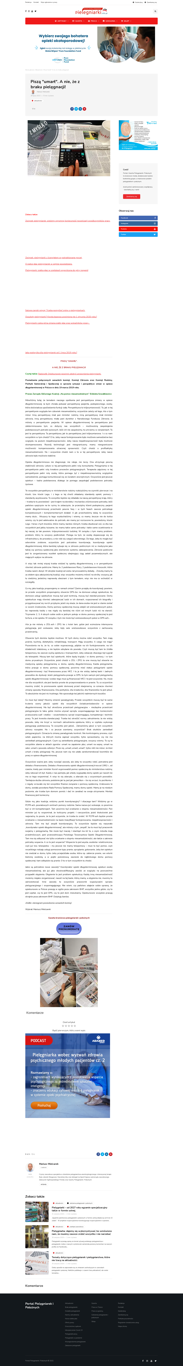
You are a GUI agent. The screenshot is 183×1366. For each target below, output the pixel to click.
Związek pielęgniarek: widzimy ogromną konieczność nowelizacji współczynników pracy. (67, 220)
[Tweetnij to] (76, 109)
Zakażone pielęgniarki (72, 1345)
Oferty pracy (69, 1322)
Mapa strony (122, 1326)
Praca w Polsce (97, 1307)
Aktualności (38, 70)
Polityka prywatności (125, 1319)
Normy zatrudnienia (72, 1315)
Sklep (126, 21)
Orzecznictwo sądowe (73, 1326)
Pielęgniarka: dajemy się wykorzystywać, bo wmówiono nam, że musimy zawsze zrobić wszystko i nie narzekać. (82, 1233)
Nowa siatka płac (71, 1319)
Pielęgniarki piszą (71, 1334)
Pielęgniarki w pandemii (73, 1338)
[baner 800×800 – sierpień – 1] (67, 1075)
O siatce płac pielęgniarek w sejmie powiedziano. (48, 264)
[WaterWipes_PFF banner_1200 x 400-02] (91, 47)
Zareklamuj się (152, 2)
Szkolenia (110, 21)
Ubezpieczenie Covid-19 (73, 1330)
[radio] (63, 1026)
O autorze (43, 1167)
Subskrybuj (139, 2)
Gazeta (78, 21)
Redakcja (28, 2)
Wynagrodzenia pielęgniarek (75, 1342)
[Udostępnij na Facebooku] (72, 109)
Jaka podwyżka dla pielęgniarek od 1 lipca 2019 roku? (51, 352)
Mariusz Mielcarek (43, 92)
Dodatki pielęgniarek (72, 1311)
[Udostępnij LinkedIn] (80, 109)
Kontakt (36, 2)
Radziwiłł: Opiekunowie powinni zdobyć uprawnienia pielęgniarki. (69, 373)
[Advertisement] (69, 195)
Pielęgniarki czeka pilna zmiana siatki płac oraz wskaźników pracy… (57, 323)
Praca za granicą (97, 1311)
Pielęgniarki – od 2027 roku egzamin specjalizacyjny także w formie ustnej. (79, 1209)
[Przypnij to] (84, 109)
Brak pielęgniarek (71, 1307)
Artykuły (62, 21)
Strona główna (29, 70)
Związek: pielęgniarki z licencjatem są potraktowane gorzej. (53, 257)
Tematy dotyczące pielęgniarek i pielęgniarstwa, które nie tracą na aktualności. (81, 1259)
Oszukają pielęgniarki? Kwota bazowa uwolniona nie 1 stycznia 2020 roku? (61, 316)
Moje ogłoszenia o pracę (49, 2)
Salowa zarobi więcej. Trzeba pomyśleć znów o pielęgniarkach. (55, 310)
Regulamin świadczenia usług (128, 1322)
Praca (94, 21)
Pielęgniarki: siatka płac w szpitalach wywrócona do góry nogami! (56, 270)
